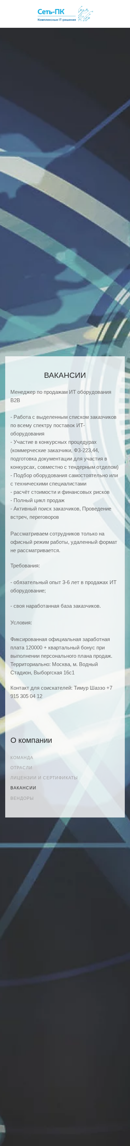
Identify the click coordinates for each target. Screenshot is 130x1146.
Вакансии (23, 788)
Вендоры (22, 798)
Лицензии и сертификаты (44, 777)
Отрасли (21, 767)
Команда (21, 757)
